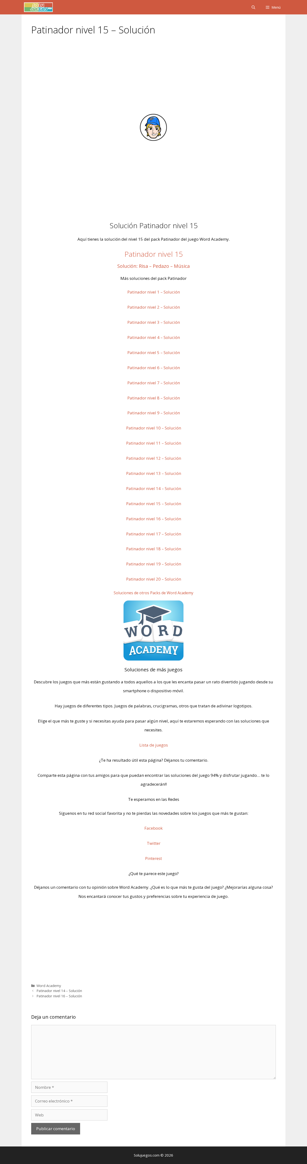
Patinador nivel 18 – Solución (153, 548)
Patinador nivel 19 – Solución (153, 564)
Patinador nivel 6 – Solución (153, 367)
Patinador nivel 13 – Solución (153, 473)
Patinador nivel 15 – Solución (153, 503)
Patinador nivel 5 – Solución (153, 352)
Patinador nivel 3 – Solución (153, 322)
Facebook (153, 828)
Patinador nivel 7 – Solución (153, 383)
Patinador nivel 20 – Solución (153, 579)
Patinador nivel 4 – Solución (153, 337)
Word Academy (48, 985)
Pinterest (153, 858)
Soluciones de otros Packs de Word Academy (153, 592)
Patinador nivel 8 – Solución (153, 398)
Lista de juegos (153, 745)
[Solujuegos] (38, 7)
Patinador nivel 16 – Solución (153, 518)
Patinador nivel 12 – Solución (153, 458)
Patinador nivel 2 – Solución (153, 307)
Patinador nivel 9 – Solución (153, 413)
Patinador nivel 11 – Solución (153, 443)
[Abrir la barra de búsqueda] (253, 7)
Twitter (153, 843)
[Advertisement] (153, 77)
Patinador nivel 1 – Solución (153, 292)
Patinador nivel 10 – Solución (153, 428)
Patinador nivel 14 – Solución (153, 488)
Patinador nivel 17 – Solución (153, 534)
